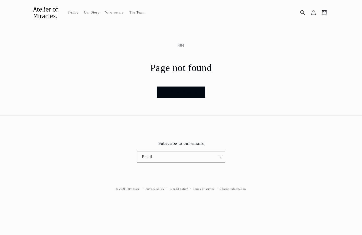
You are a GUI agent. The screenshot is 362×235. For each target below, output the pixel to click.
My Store (134, 188)
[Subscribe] (219, 157)
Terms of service (203, 188)
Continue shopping (181, 92)
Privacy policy (155, 188)
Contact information (233, 188)
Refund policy (179, 188)
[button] (302, 12)
